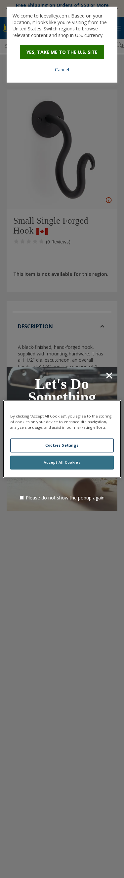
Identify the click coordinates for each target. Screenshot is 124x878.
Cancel (62, 69)
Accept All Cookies (62, 462)
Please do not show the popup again (65, 497)
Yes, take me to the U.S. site (62, 52)
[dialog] (62, 45)
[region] (62, 439)
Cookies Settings (62, 445)
